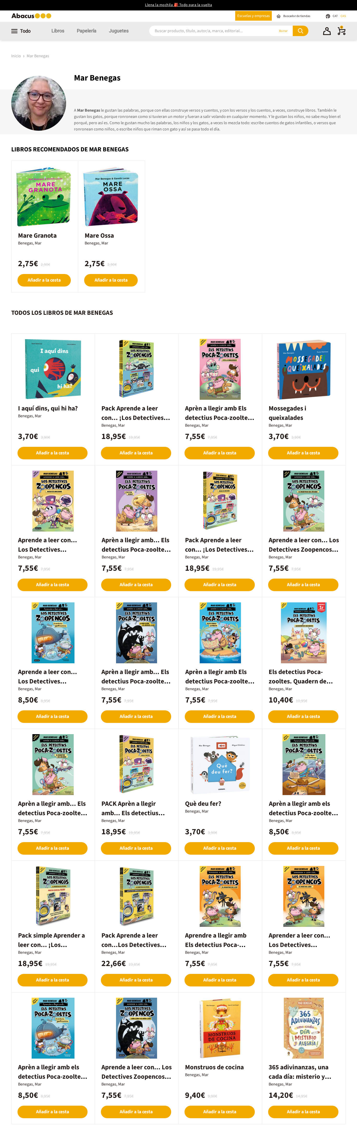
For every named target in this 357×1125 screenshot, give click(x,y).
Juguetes (119, 30)
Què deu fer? (203, 803)
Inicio (16, 56)
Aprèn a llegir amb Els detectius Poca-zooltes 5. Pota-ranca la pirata (218, 681)
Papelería (86, 30)
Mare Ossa (99, 235)
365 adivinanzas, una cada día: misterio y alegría (299, 1077)
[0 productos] (341, 34)
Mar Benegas (38, 56)
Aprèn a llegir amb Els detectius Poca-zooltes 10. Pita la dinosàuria (218, 418)
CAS (343, 16)
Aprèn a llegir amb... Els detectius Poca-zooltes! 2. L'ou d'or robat (136, 549)
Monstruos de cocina (214, 1067)
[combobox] (205, 31)
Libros (57, 30)
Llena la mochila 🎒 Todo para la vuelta (178, 5)
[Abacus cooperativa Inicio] (32, 18)
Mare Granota (37, 235)
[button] (327, 32)
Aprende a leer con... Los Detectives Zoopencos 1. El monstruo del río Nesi (304, 549)
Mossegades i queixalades (287, 413)
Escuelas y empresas (253, 16)
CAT (335, 16)
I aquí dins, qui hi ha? (48, 408)
